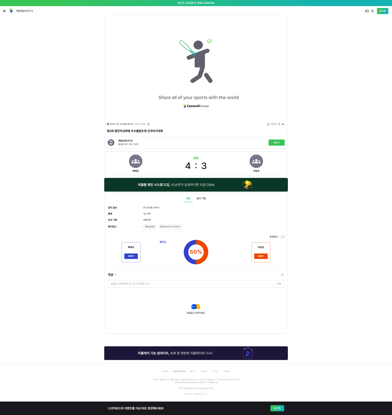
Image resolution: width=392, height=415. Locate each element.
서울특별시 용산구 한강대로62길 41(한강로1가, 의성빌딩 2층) (196, 382)
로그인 (382, 10)
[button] (150, 226)
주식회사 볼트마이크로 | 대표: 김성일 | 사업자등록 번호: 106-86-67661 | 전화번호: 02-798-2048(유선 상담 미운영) (196, 380)
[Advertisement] (307, 62)
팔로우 (277, 142)
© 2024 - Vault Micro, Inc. (196, 394)
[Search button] (373, 11)
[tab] (188, 198)
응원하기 (131, 256)
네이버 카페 (187, 388)
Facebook (201, 388)
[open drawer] (4, 11)
